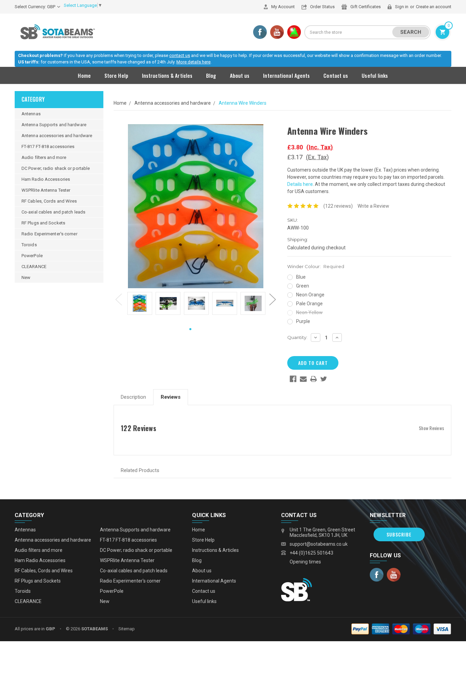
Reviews (170, 397)
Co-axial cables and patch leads (53, 212)
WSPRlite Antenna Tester (45, 190)
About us (240, 75)
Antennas (31, 113)
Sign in (401, 6)
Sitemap (126, 628)
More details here (193, 61)
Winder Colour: (315, 266)
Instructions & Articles (167, 75)
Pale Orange (309, 303)
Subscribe (399, 534)
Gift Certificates (365, 6)
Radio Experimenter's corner (49, 233)
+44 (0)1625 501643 (311, 553)
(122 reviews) (338, 206)
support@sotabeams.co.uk (319, 544)
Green (302, 286)
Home (84, 75)
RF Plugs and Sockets (43, 222)
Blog (211, 75)
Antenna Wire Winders (242, 103)
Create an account (433, 6)
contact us (179, 55)
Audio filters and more (43, 157)
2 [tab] (201, 329)
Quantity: (297, 337)
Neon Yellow (309, 312)
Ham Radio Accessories (45, 179)
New (25, 277)
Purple (303, 321)
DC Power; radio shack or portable (55, 168)
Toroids (29, 244)
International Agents (286, 75)
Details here (300, 184)
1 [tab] (190, 329)
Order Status (322, 6)
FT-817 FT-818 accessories (48, 146)
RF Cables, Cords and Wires (49, 201)
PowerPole (32, 255)
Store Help (116, 75)
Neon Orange (310, 294)
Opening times (305, 561)
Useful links (375, 75)
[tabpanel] (140, 304)
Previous (119, 299)
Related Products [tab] (140, 470)
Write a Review (373, 206)
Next (272, 299)
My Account (283, 6)
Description (133, 397)
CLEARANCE (33, 266)
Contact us (335, 75)
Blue (301, 277)
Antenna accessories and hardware (56, 135)
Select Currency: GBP (35, 6)
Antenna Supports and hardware (53, 124)
